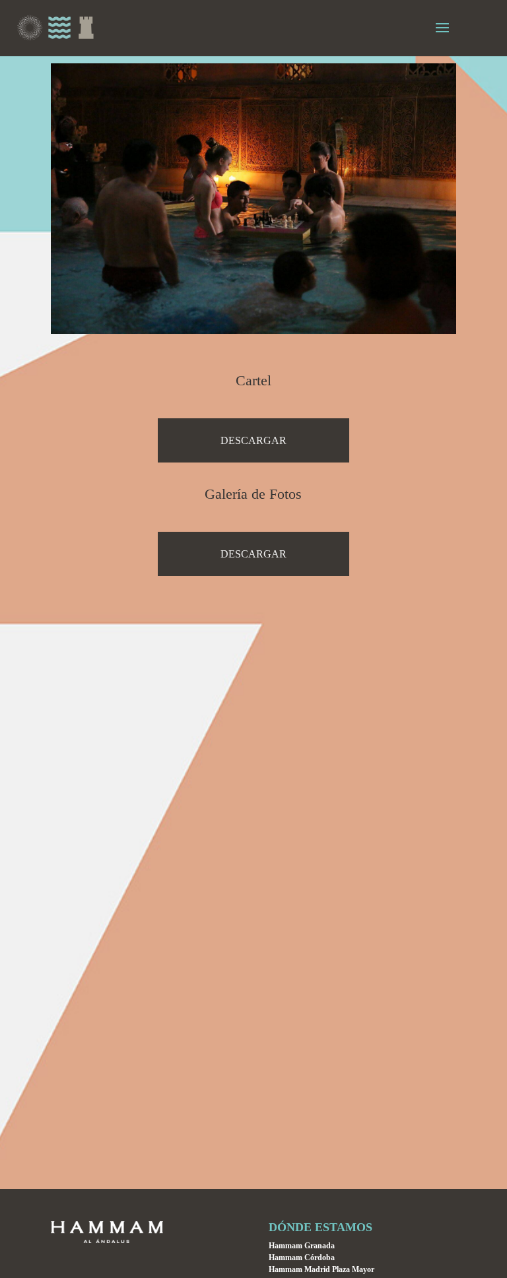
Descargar (253, 440)
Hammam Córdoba (302, 1257)
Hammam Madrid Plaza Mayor (321, 1269)
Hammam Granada (302, 1245)
